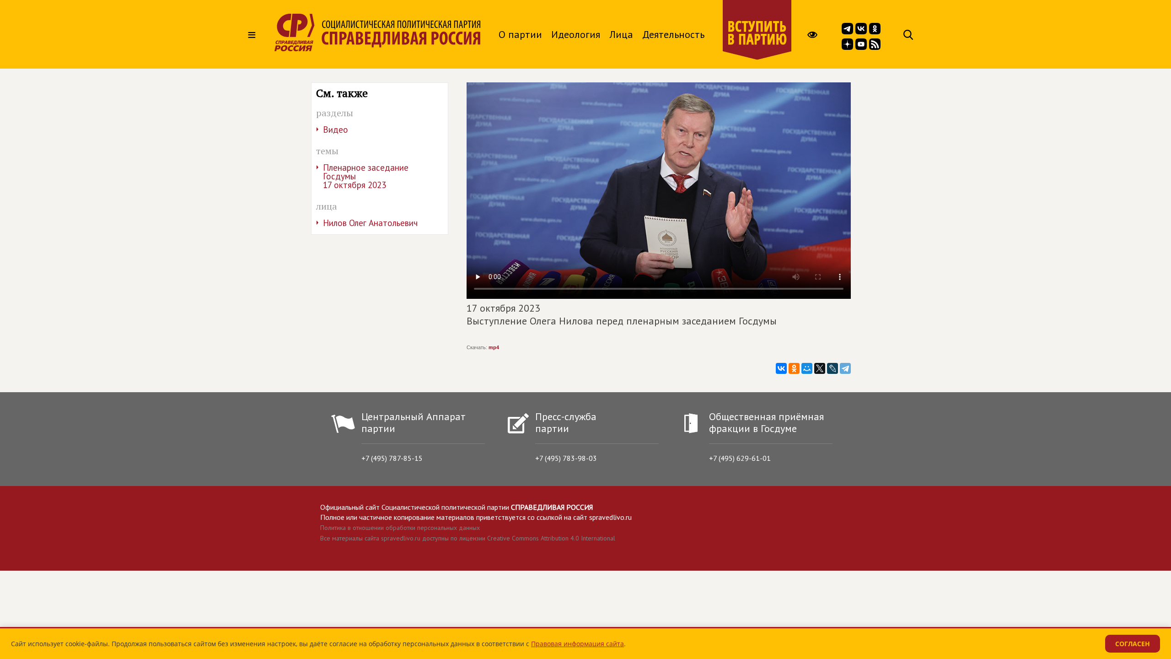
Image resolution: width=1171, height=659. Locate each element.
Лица (621, 34)
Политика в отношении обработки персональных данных (400, 528)
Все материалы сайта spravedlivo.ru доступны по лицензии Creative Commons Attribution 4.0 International (467, 538)
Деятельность (673, 34)
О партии (520, 34)
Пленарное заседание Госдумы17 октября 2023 (365, 176)
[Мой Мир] (806, 368)
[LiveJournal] (832, 368)
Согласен (1132, 643)
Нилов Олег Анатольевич (370, 222)
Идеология (575, 34)
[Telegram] (845, 368)
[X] (819, 368)
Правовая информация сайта (577, 643)
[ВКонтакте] (781, 368)
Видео (335, 129)
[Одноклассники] (794, 368)
